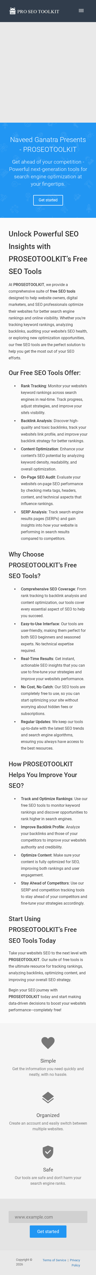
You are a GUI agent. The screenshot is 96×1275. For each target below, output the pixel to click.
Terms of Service (54, 1260)
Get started (48, 200)
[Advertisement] (48, 72)
